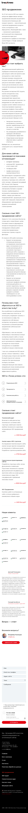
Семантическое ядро (9, 779)
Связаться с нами (11, 642)
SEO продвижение (8, 772)
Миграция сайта (7, 785)
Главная (4, 753)
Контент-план (6, 782)
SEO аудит (5, 775)
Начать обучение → (7, 793)
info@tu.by (11, 637)
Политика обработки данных (11, 767)
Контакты (5, 763)
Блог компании (7, 757)
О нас (4, 760)
